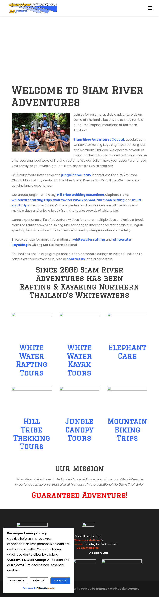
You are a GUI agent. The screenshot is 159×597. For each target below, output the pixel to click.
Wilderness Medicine (86, 540)
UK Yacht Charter (88, 548)
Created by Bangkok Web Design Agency (109, 589)
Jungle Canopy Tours (79, 429)
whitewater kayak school (74, 200)
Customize (17, 580)
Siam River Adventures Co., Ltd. (99, 139)
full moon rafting (110, 200)
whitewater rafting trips (32, 200)
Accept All (60, 580)
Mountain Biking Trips (127, 429)
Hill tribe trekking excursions (80, 194)
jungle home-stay (76, 175)
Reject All (39, 580)
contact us (76, 259)
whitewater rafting (89, 239)
